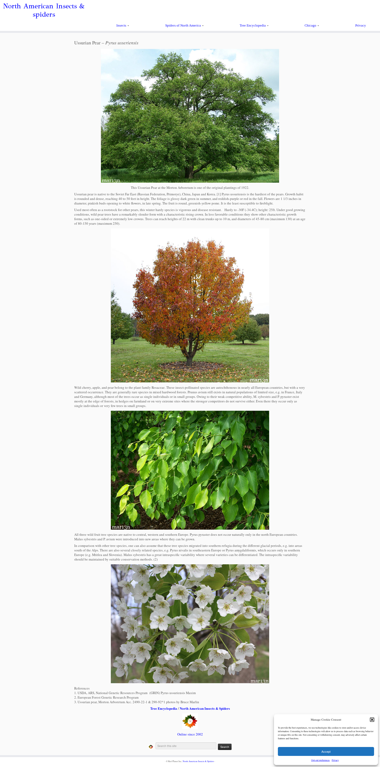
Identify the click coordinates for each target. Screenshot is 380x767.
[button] (372, 720)
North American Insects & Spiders (205, 708)
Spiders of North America (183, 25)
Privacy (335, 760)
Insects (121, 25)
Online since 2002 (190, 734)
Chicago (311, 25)
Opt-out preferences (320, 760)
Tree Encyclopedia (253, 25)
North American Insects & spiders (44, 10)
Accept (326, 751)
